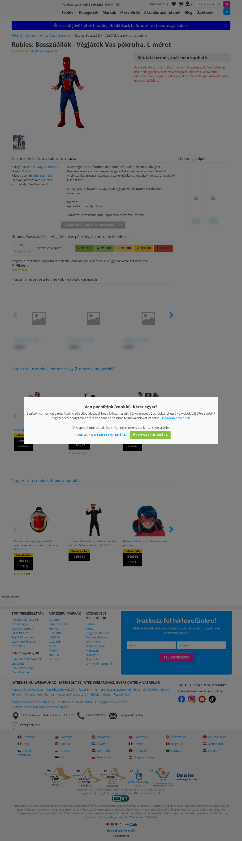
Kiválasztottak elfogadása (100, 435)
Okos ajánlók (161, 427)
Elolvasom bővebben (175, 418)
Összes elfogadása (150, 435)
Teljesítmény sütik (132, 427)
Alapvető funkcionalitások (94, 427)
